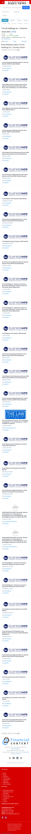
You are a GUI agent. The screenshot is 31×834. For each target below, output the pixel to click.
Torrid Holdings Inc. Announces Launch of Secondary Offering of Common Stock (14, 585)
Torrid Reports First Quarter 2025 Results (14, 333)
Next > (18, 50)
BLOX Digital (14, 830)
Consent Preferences (6, 833)
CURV (12, 31)
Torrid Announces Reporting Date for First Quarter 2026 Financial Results (14, 131)
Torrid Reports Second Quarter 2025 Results (15, 241)
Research (24, 41)
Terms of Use (10, 826)
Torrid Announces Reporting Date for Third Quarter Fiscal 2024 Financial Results (14, 491)
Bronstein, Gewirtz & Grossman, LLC (11, 521)
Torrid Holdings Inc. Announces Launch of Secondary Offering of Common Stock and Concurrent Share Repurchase (14, 309)
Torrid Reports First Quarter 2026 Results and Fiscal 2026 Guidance (15, 109)
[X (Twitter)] (10, 758)
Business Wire (6, 70)
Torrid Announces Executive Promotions (14, 677)
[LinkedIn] (17, 758)
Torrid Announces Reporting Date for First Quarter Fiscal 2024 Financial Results (14, 720)
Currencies (13, 23)
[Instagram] (21, 758)
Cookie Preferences (16, 827)
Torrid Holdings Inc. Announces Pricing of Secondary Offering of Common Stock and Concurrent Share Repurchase (14, 285)
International (20, 23)
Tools (25, 20)
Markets (5, 20)
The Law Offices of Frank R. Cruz (10, 427)
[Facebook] (13, 758)
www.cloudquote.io (15, 748)
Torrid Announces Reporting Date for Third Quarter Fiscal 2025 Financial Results (14, 220)
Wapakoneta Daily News (18, 824)
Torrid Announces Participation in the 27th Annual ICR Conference (14, 444)
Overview (5, 23)
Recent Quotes (5, 11)
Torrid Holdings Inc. (8, 68)
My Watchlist (16, 11)
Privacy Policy (25, 752)
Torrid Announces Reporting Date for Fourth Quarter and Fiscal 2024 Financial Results (15, 399)
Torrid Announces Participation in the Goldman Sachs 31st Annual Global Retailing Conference (15, 632)
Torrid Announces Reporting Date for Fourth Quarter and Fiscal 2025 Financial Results (15, 175)
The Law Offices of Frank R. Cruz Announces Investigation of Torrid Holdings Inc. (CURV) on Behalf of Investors (15, 422)
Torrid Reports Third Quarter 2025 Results (14, 198)
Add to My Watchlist (6, 39)
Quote (6, 41)
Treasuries (26, 23)
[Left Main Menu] (3, 2)
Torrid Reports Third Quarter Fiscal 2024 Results (14, 468)
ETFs (19, 20)
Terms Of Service (16, 753)
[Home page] (17, 3)
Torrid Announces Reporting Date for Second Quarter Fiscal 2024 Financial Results (15, 655)
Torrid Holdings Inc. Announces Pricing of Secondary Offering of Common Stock (14, 563)
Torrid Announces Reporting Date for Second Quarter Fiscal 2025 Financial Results (15, 262)
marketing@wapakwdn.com (12, 813)
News (9, 23)
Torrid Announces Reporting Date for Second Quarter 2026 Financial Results (15, 63)
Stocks (12, 20)
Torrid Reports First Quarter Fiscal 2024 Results (13, 698)
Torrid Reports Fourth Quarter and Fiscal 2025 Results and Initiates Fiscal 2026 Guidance (15, 153)
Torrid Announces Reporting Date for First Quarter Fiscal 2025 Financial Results (14, 354)
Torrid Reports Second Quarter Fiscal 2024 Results (14, 609)
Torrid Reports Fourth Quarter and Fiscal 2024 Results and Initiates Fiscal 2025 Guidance (15, 376)
